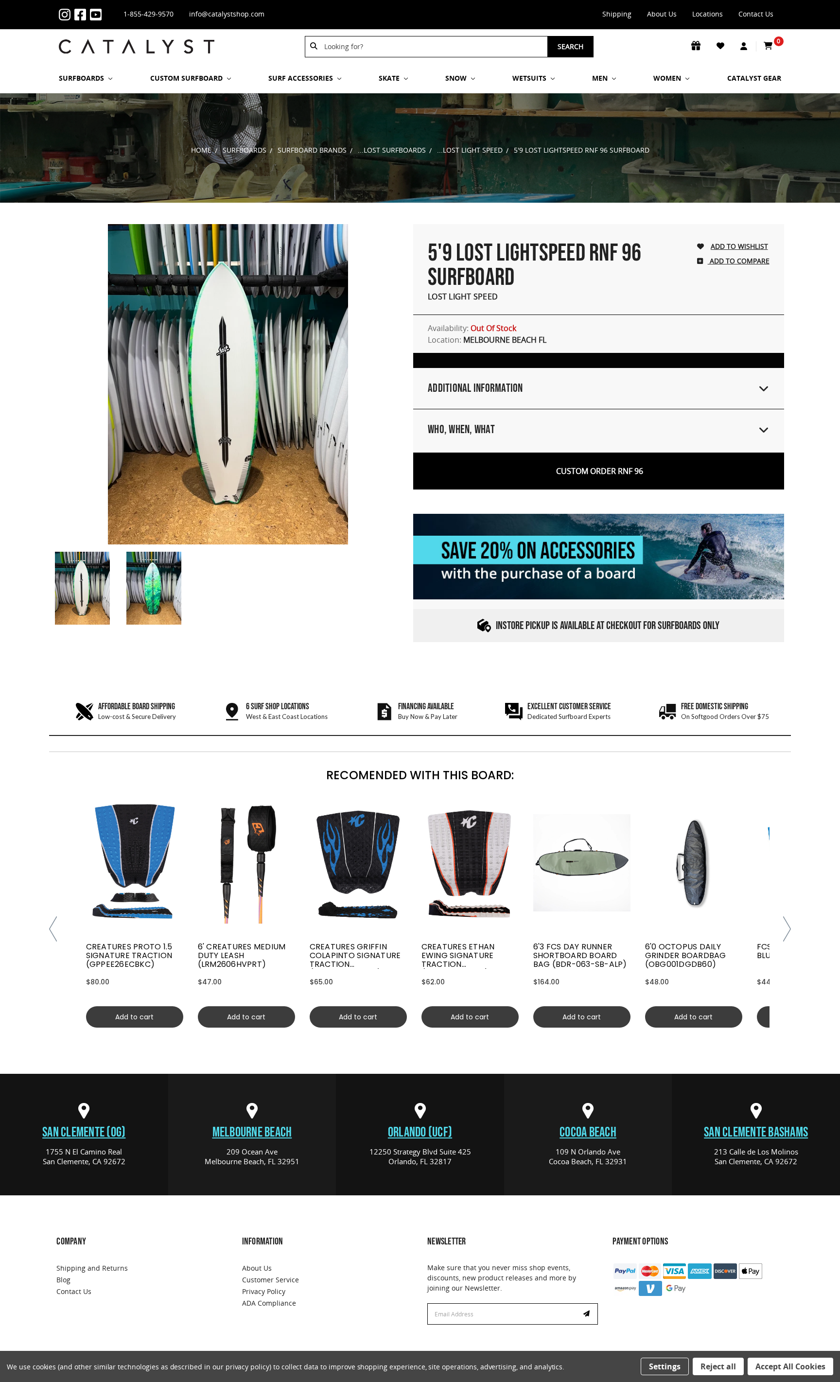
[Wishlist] (721, 46)
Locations (707, 13)
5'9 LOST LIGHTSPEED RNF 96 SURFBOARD (581, 150)
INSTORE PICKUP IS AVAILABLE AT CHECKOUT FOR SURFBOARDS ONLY (607, 625)
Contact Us (755, 13)
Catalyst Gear (754, 78)
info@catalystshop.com (226, 13)
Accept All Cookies (790, 1366)
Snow (457, 78)
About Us (662, 13)
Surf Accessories (301, 78)
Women (668, 78)
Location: (487, 339)
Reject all (718, 1366)
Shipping (616, 13)
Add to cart (134, 1017)
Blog (63, 1279)
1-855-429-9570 (148, 13)
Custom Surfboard (187, 78)
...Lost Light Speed (470, 150)
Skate (390, 78)
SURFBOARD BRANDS (312, 150)
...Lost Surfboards (392, 150)
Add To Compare (739, 260)
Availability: (472, 328)
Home (201, 150)
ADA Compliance (269, 1303)
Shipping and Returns (92, 1268)
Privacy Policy (263, 1291)
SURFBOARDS (82, 78)
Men (601, 78)
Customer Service (270, 1279)
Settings (665, 1366)
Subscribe (587, 1314)
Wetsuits (530, 78)
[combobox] (432, 46)
